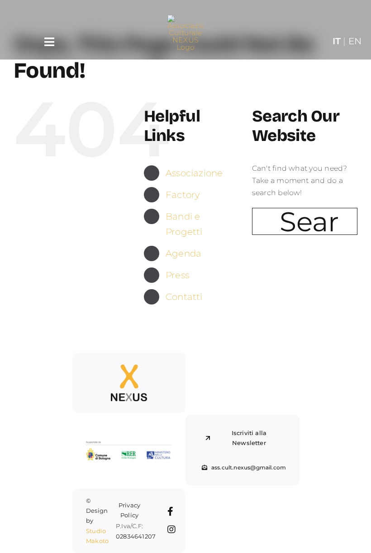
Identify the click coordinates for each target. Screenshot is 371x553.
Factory (183, 194)
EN (354, 41)
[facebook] (170, 511)
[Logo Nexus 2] (129, 368)
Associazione (194, 173)
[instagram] (171, 529)
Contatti (184, 296)
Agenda (183, 253)
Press (177, 275)
